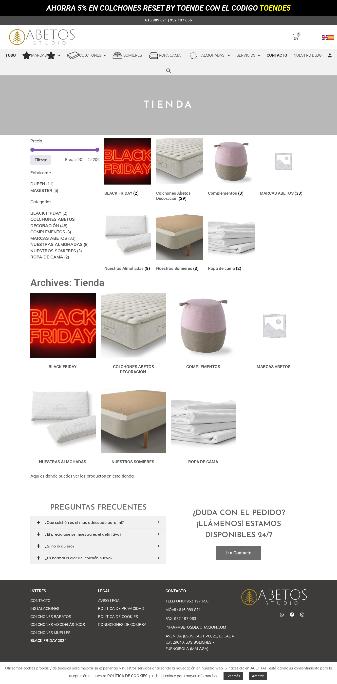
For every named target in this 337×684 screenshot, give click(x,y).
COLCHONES (90, 55)
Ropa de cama (46, 256)
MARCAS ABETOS (48, 238)
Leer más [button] (233, 676)
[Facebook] (292, 614)
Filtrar (41, 159)
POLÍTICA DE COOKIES (127, 675)
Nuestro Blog (308, 55)
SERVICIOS (246, 55)
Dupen (37, 183)
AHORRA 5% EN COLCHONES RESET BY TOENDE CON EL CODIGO (168, 8)
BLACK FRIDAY (45, 213)
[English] (325, 36)
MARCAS (39, 55)
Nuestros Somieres (53, 250)
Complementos (47, 231)
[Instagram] (302, 614)
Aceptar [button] (258, 676)
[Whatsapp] (282, 614)
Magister (41, 190)
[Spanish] (331, 36)
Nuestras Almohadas (56, 244)
